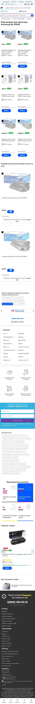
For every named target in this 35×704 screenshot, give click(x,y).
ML (22, 438)
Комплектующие (21, 463)
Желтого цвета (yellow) (8, 448)
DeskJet (4, 470)
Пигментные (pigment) (8, 451)
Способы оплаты (6, 636)
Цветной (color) (19, 442)
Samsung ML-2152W (7, 300)
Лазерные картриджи (7, 613)
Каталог (11, 702)
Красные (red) (24, 445)
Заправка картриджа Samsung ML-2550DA (14, 256)
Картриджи (4, 611)
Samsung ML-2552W (19, 304)
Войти (31, 702)
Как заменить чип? (6, 665)
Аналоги (17, 435)
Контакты (29, 2)
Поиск (24, 702)
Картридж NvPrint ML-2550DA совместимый (24, 95)
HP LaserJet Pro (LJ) (25, 467)
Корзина (27, 11)
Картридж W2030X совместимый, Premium (17, 555)
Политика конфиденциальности (10, 654)
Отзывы (21, 2)
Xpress (12, 442)
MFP (19, 470)
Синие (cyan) (15, 445)
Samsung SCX (12, 470)
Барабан (15, 457)
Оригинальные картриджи (8, 618)
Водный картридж (7, 454)
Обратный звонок (10, 677)
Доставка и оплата (17, 322)
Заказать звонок (17, 420)
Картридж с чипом (20, 451)
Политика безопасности (8, 656)
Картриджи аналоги (7, 621)
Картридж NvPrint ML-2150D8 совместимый (8, 95)
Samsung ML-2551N (7, 304)
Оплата (13, 2)
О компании (5, 631)
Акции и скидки (6, 641)
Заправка (5, 438)
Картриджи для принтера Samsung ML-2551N (22, 586)
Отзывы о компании (7, 643)
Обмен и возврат (6, 661)
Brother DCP (5, 473)
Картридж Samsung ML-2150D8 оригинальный (9, 140)
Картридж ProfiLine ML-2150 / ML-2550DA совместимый (25, 51)
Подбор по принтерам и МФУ (9, 623)
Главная (4, 702)
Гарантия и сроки (6, 646)
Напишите (26, 595)
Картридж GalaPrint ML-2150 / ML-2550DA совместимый (9, 51)
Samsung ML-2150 (7, 297)
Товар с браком (5, 658)
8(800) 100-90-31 (17, 602)
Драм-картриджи (15, 473)
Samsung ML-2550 (19, 300)
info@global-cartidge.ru (7, 674)
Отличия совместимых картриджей (10, 663)
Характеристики (17, 318)
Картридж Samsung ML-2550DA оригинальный (25, 140)
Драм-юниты (6, 467)
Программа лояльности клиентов (10, 651)
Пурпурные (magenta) (21, 448)
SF (7, 442)
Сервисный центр (6, 625)
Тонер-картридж (7, 457)
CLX (18, 438)
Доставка (6, 2)
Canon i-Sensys (15, 467)
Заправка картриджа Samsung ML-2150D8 (14, 198)
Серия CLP (12, 438)
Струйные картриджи (7, 616)
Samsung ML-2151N (18, 297)
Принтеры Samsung (8, 435)
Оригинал (24, 435)
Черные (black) (6, 445)
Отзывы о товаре (6, 638)
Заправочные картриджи (9, 463)
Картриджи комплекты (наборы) (10, 460)
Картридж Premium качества (21, 454)
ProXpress (28, 438)
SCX (4, 442)
